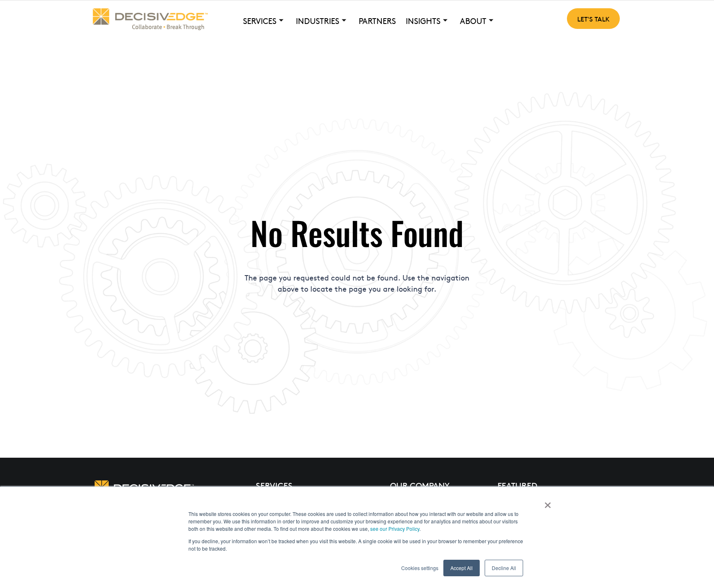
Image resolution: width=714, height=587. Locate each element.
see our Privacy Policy (394, 528)
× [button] (547, 502)
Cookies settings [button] (419, 567)
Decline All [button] (504, 567)
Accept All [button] (461, 567)
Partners (377, 20)
